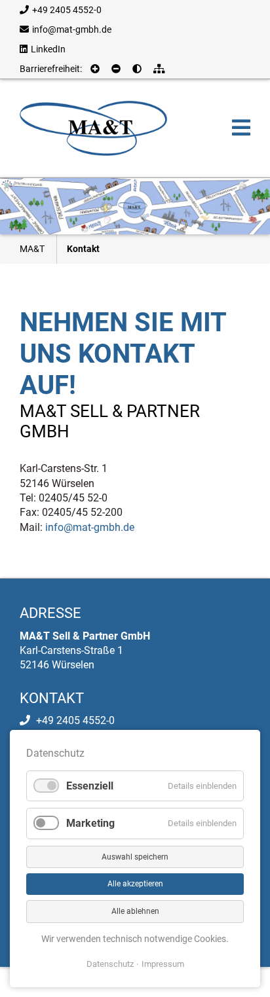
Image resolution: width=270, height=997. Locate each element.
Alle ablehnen (135, 911)
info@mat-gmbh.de (71, 29)
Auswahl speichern (135, 856)
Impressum (163, 964)
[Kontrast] (138, 69)
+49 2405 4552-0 (67, 10)
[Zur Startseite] (93, 127)
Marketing (90, 823)
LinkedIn (48, 49)
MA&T (32, 249)
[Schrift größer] (96, 69)
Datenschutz (110, 964)
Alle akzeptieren (135, 883)
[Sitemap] (160, 69)
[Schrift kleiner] (117, 69)
